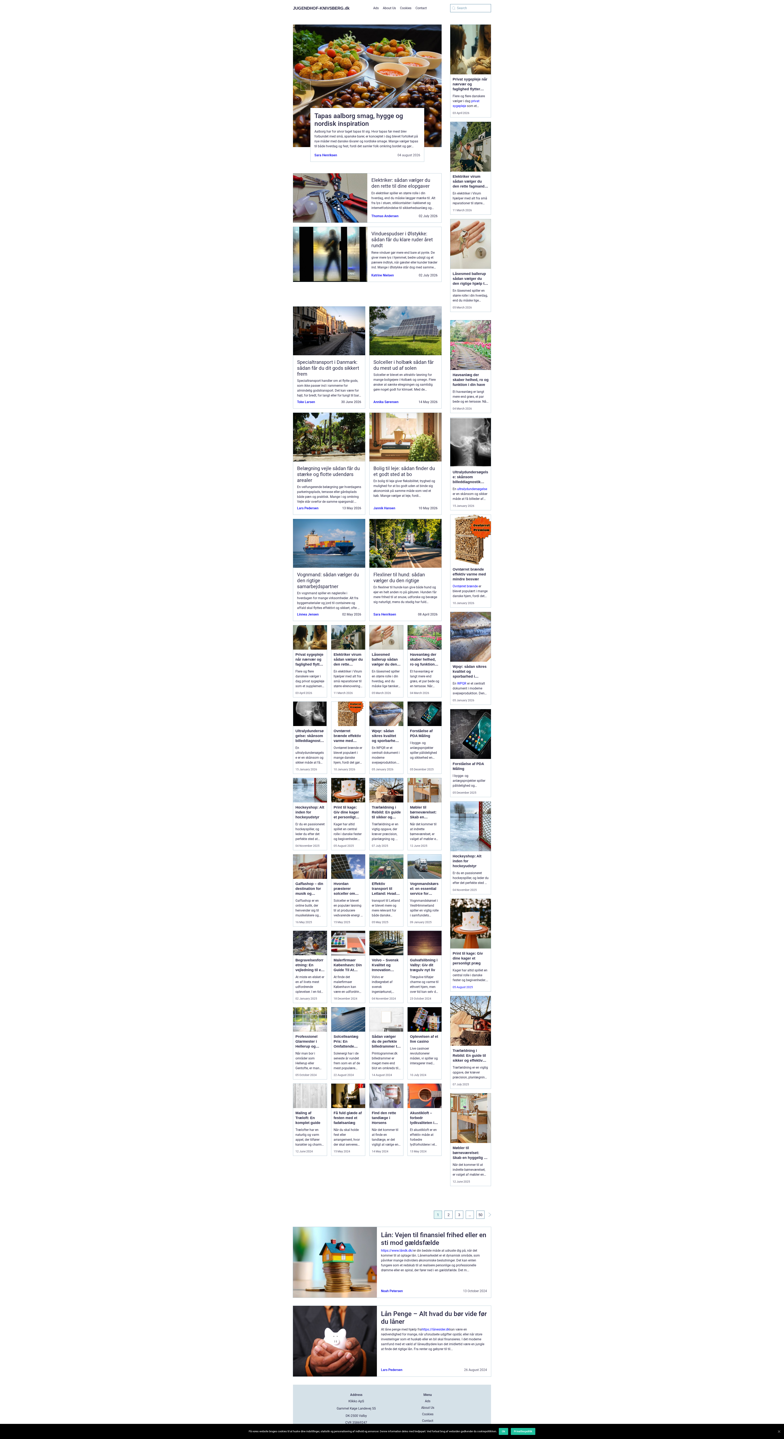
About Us (389, 8)
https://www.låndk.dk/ (397, 1250)
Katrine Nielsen (382, 275)
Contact (421, 8)
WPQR (461, 683)
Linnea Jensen (308, 614)
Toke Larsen (306, 402)
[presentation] (302, 86)
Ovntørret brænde (465, 586)
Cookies (405, 8)
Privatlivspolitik (523, 1431)
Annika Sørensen (386, 402)
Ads (376, 8)
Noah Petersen (392, 1291)
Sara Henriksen (325, 155)
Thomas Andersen (385, 216)
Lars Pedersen (307, 508)
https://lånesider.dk (435, 1329)
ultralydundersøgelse (472, 489)
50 (480, 1215)
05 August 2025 (463, 987)
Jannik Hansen (384, 508)
